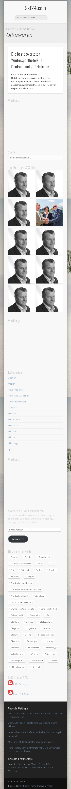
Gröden (52, 570)
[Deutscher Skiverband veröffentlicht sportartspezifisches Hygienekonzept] (21, 184)
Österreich (35, 667)
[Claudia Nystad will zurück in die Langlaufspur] (49, 299)
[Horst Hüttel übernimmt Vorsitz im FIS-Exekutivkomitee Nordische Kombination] (21, 270)
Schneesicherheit (49, 608)
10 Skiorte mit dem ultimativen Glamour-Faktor (30, 741)
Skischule (15, 641)
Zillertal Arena (17, 667)
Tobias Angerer (52, 647)
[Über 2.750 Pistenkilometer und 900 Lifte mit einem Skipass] (49, 213)
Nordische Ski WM (19, 595)
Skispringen (13, 443)
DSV (52, 563)
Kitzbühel (15, 576)
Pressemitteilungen (17, 401)
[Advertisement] (33, 123)
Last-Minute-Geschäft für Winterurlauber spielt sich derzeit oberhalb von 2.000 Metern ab (33, 767)
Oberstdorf (40, 595)
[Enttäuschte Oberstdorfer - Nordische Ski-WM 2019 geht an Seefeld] (21, 242)
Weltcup (34, 654)
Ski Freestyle (46, 621)
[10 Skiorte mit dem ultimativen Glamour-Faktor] (49, 242)
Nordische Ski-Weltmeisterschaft (26, 589)
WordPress (46, 785)
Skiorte (11, 437)
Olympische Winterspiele (22, 608)
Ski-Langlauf (14, 419)
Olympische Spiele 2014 (22, 602)
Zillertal (54, 660)
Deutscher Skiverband (21, 563)
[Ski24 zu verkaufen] (21, 213)
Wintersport (50, 654)
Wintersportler (17, 660)
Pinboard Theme (28, 785)
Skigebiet (15, 628)
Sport (10, 449)
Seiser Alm (35, 615)
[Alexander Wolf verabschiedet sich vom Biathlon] (21, 299)
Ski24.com (35, 8)
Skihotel (46, 628)
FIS (12, 570)
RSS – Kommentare (22, 693)
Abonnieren (18, 539)
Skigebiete (13, 425)
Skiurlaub (15, 647)
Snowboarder (33, 647)
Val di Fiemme (17, 654)
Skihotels (12, 431)
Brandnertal (44, 557)
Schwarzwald (17, 615)
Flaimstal (25, 570)
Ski (48, 615)
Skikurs (14, 634)
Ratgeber (12, 407)
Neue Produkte (15, 389)
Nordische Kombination (21, 583)
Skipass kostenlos (46, 634)
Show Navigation (55, 29)
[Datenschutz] (49, 184)
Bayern (14, 557)
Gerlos (39, 570)
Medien (11, 383)
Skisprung (48, 641)
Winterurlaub (37, 660)
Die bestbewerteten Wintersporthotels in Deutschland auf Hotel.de (30, 60)
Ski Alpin (15, 621)
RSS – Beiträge (20, 684)
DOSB (40, 563)
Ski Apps (12, 413)
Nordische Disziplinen (18, 395)
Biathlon (12, 377)
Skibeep (29, 621)
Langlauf (30, 576)
